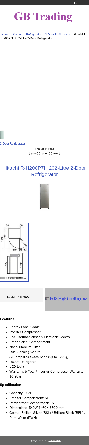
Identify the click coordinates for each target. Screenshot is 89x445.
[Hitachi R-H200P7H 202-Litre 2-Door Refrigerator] (14, 252)
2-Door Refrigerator (57, 34)
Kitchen (18, 34)
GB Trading (55, 440)
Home (76, 3)
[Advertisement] (44, 86)
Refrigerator (34, 34)
